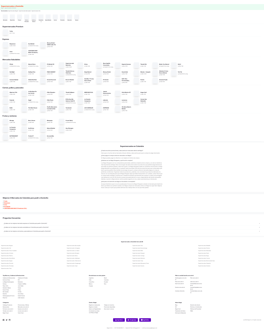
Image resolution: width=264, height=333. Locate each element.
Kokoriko (5, 294)
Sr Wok (19, 292)
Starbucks (20, 282)
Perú (105, 284)
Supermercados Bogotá (7, 245)
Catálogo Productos (7, 305)
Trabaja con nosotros (109, 305)
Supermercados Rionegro (73, 253)
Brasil (105, 278)
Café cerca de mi (194, 281)
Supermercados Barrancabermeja (206, 261)
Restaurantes (6, 307)
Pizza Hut (5, 297)
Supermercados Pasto (203, 253)
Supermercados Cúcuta (204, 258)
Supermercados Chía (138, 245)
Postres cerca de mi (180, 287)
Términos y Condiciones (196, 307)
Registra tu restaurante (94, 305)
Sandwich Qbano (7, 288)
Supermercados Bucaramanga (140, 248)
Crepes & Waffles (22, 284)
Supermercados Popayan (139, 253)
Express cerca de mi (23, 309)
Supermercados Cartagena (73, 248)
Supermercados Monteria (139, 258)
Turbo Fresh (21, 313)
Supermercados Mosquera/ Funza (141, 263)
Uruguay (91, 286)
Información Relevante (180, 313)
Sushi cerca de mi (179, 283)
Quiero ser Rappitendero (95, 309)
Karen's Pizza (6, 290)
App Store (120, 320)
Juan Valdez (20, 286)
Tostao (19, 288)
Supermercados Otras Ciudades (9, 250)
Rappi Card (177, 309)
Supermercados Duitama (204, 266)
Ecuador (106, 282)
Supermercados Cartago (138, 255)
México (90, 284)
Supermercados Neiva (72, 255)
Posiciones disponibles (109, 307)
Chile (90, 280)
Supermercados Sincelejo (7, 266)
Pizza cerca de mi (179, 281)
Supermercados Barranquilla (73, 245)
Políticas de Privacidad (195, 309)
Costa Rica (91, 282)
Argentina (91, 278)
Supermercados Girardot (7, 263)
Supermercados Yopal (72, 266)
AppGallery (146, 320)
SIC (176, 307)
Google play (133, 320)
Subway (4, 284)
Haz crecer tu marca (109, 309)
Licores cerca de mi (23, 311)
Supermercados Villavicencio (74, 261)
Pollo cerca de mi (194, 278)
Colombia (106, 280)
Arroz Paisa (20, 294)
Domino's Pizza (6, 280)
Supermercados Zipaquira (204, 263)
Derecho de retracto (195, 305)
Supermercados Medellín (204, 245)
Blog (176, 305)
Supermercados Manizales (204, 250)
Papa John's (5, 286)
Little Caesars (21, 297)
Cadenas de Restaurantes (9, 278)
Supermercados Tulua (6, 268)
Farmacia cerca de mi (8, 309)
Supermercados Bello (138, 250)
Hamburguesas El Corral (8, 295)
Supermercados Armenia (7, 253)
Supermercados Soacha (138, 266)
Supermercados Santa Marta (8, 258)
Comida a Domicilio (179, 291)
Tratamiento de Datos (180, 311)
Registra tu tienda (93, 307)
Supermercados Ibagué (6, 261)
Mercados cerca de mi (23, 307)
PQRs (191, 311)
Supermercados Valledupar (73, 258)
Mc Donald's (6, 292)
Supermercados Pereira (204, 248)
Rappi (2, 8)
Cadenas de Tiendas (23, 278)
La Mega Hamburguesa (8, 282)
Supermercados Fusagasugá (74, 263)
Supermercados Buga (203, 255)
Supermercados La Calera (73, 250)
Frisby (19, 290)
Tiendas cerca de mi (8, 311)
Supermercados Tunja (138, 261)
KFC (19, 280)
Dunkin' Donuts (21, 295)
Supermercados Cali (6, 248)
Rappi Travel (6, 313)
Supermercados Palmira (7, 255)
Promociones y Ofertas (23, 305)
